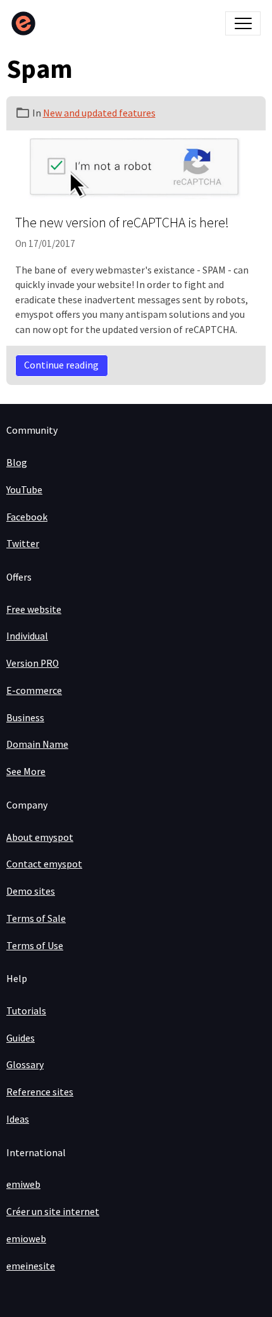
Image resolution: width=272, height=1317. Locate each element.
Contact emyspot (44, 864)
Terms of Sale (36, 918)
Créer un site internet (52, 1212)
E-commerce (34, 690)
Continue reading (61, 365)
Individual (27, 636)
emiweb (23, 1184)
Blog (16, 463)
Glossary (25, 1065)
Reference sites (39, 1092)
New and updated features (99, 113)
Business (25, 718)
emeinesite (30, 1266)
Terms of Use (34, 946)
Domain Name (37, 744)
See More (26, 772)
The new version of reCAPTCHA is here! (122, 222)
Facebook (26, 517)
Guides (20, 1038)
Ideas (17, 1119)
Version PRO (32, 663)
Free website (33, 609)
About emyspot (39, 837)
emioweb (26, 1239)
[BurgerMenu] (243, 23)
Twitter (22, 544)
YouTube (24, 490)
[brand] (26, 23)
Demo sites (30, 891)
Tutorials (26, 1011)
